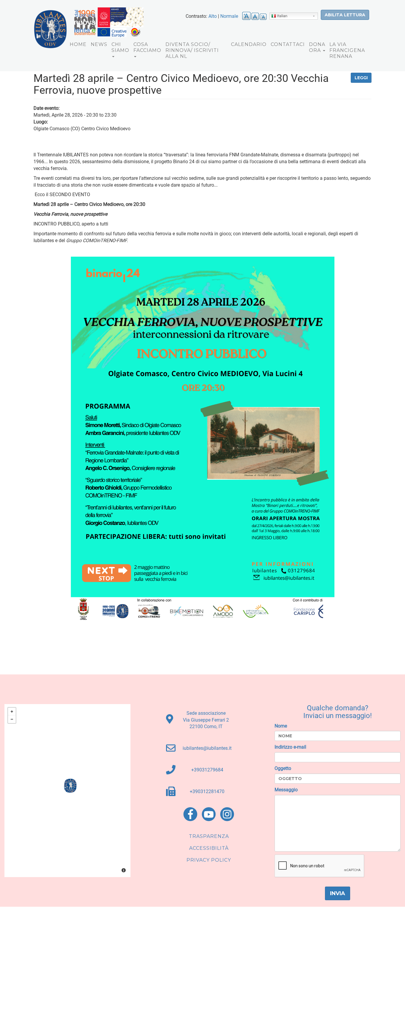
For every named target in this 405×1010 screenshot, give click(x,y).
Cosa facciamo (147, 47)
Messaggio (286, 790)
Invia (337, 893)
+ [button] (12, 711)
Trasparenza (209, 836)
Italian (282, 16)
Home (78, 44)
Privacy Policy (208, 860)
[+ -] (67, 790)
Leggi (361, 77)
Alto (212, 16)
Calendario (249, 44)
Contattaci (288, 44)
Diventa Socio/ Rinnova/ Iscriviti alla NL (192, 50)
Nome (281, 726)
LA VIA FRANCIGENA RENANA (347, 50)
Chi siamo (120, 47)
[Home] (51, 29)
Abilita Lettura (345, 15)
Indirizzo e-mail (290, 747)
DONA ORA (317, 47)
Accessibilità (209, 848)
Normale (229, 16)
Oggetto (283, 768)
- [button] (12, 719)
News (99, 44)
